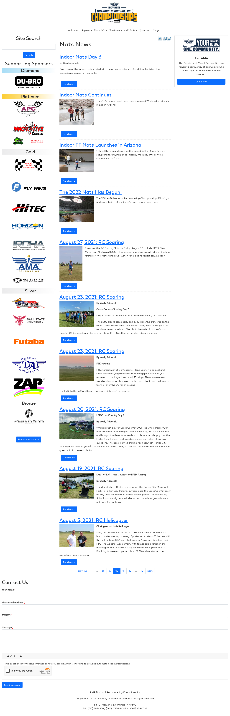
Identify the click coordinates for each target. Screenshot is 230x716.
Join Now (201, 81)
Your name (8, 589)
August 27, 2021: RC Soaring (91, 242)
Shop (156, 30)
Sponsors (144, 30)
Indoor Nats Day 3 (80, 57)
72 (142, 570)
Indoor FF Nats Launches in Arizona (100, 145)
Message (7, 627)
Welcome (72, 30)
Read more (70, 84)
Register (85, 30)
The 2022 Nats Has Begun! (90, 192)
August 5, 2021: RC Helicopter (93, 520)
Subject (7, 614)
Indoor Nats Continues (85, 95)
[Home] (113, 12)
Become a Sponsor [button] (28, 439)
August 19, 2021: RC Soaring (91, 468)
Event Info (99, 30)
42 (129, 570)
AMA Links (129, 30)
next (149, 570)
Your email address (13, 602)
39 (110, 570)
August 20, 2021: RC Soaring (92, 409)
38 (103, 570)
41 (123, 570)
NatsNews (114, 30)
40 (116, 570)
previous (82, 570)
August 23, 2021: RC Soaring (91, 297)
